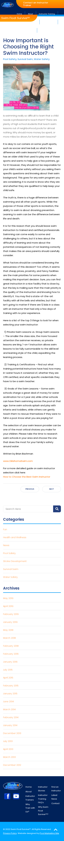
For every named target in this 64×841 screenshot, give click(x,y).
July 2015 (8, 669)
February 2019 (11, 614)
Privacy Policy (10, 833)
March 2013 (9, 757)
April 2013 (8, 749)
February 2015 (10, 685)
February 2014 (10, 717)
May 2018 (8, 630)
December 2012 (12, 765)
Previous (29, 489)
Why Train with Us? (30, 808)
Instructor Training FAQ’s (43, 799)
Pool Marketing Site (49, 833)
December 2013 (12, 733)
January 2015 (10, 693)
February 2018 (11, 645)
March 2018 (9, 638)
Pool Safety (9, 553)
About (28, 791)
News (6, 545)
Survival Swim (10, 569)
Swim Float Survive (15, 18)
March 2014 (9, 709)
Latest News (54, 797)
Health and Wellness (14, 537)
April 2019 (8, 606)
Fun (5, 529)
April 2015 (8, 677)
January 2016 (10, 661)
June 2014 (8, 701)
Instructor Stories (43, 788)
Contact (55, 803)
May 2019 (8, 598)
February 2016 (11, 653)
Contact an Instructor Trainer (35, 4)
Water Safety (10, 577)
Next (51, 489)
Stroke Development (15, 561)
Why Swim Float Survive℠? (43, 810)
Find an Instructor (56, 788)
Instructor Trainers (30, 798)
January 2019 (10, 622)
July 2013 (8, 741)
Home (28, 786)
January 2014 (10, 725)
